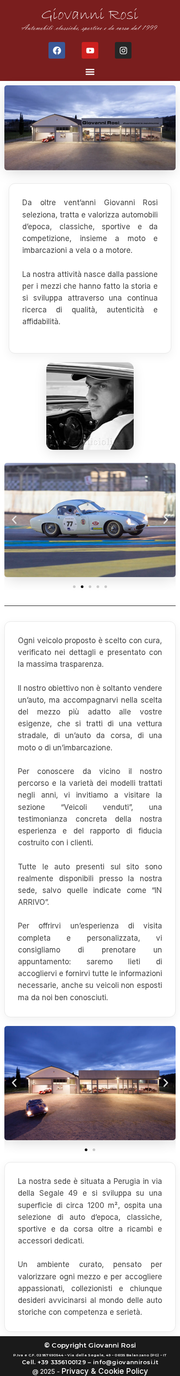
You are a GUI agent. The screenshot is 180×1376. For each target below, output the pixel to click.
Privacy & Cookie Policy (105, 1371)
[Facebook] (56, 50)
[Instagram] (123, 50)
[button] (90, 71)
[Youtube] (90, 50)
